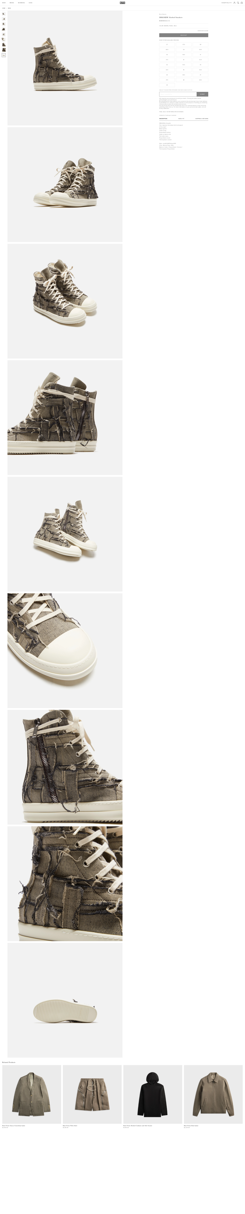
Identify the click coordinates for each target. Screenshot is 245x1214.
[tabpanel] (183, 136)
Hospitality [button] (227, 3)
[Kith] (122, 3)
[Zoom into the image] (64, 68)
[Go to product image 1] (4, 14)
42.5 (200, 60)
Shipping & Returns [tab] (201, 118)
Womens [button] (21, 3)
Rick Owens (162, 14)
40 (167, 54)
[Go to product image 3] (4, 24)
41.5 (167, 60)
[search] (238, 3)
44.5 (167, 70)
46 (167, 75)
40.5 (184, 54)
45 (183, 70)
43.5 (184, 65)
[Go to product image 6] (4, 40)
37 (167, 44)
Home (3, 8)
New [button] (4, 3)
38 (200, 44)
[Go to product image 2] (4, 19)
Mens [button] (12, 3)
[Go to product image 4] (4, 29)
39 (183, 49)
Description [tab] (163, 118)
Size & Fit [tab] (181, 118)
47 (200, 75)
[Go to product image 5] (4, 34)
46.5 (184, 75)
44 (200, 65)
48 (183, 80)
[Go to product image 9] (4, 55)
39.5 (200, 49)
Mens (9, 8)
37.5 (184, 44)
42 (183, 60)
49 (167, 85)
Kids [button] (30, 3)
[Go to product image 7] (4, 45)
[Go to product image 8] (4, 50)
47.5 (167, 80)
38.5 (167, 49)
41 (200, 54)
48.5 (200, 80)
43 (167, 65)
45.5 (200, 70)
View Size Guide (203, 31)
